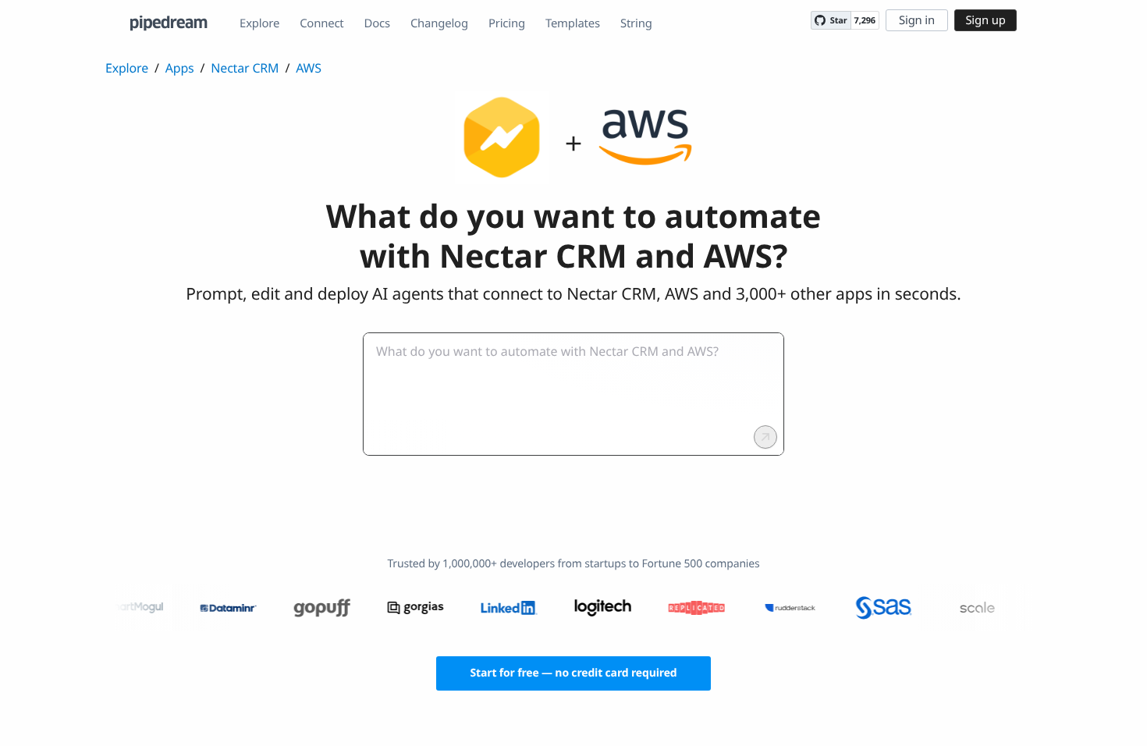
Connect (321, 23)
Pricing (506, 23)
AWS (308, 67)
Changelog (439, 23)
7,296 (864, 21)
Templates (572, 23)
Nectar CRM (245, 67)
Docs (377, 23)
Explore (259, 23)
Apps (179, 67)
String (636, 23)
